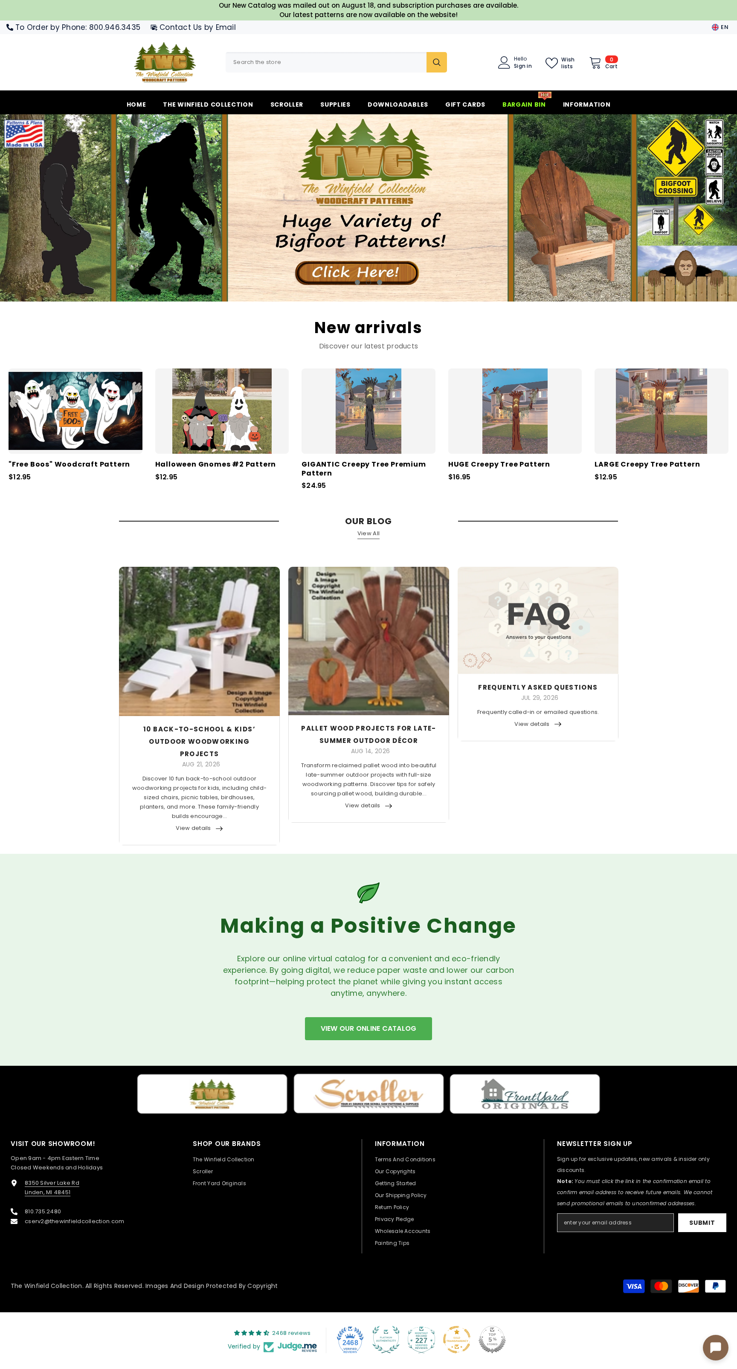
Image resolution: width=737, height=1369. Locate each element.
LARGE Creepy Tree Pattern (647, 464)
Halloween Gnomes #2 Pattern (215, 464)
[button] (66, 207)
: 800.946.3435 (112, 27)
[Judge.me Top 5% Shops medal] (492, 1339)
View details (193, 828)
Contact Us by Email (198, 27)
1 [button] (357, 281)
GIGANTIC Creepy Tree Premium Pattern (364, 469)
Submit (702, 1222)
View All (368, 533)
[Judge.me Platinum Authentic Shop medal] (386, 1339)
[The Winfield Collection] (212, 1093)
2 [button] (368, 281)
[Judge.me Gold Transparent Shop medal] (456, 1339)
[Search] (336, 62)
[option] (368, 207)
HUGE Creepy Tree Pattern (499, 464)
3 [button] (379, 281)
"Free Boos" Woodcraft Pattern (69, 464)
